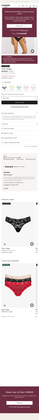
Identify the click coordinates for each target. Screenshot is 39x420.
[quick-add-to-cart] (4, 244)
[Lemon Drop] (12, 88)
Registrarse (19, 402)
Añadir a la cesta (19, 102)
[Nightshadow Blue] (4, 88)
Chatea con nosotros (9, 128)
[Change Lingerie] (5, 6)
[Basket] (34, 6)
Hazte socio (14, 58)
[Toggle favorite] (32, 51)
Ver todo (6, 188)
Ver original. (7, 184)
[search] (19, 6)
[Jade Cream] (19, 88)
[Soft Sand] (33, 88)
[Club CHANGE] (30, 6)
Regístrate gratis (24, 30)
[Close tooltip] (34, 10)
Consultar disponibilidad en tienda (19, 106)
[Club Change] (26, 6)
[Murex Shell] (26, 88)
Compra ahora (25, 1)
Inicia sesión (19, 26)
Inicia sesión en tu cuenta (23, 407)
